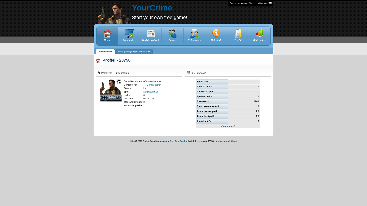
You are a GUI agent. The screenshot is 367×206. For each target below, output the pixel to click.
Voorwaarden (222, 141)
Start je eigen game (238, 3)
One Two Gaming (179, 141)
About (234, 141)
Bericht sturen (153, 85)
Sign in (252, 3)
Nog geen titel (150, 91)
